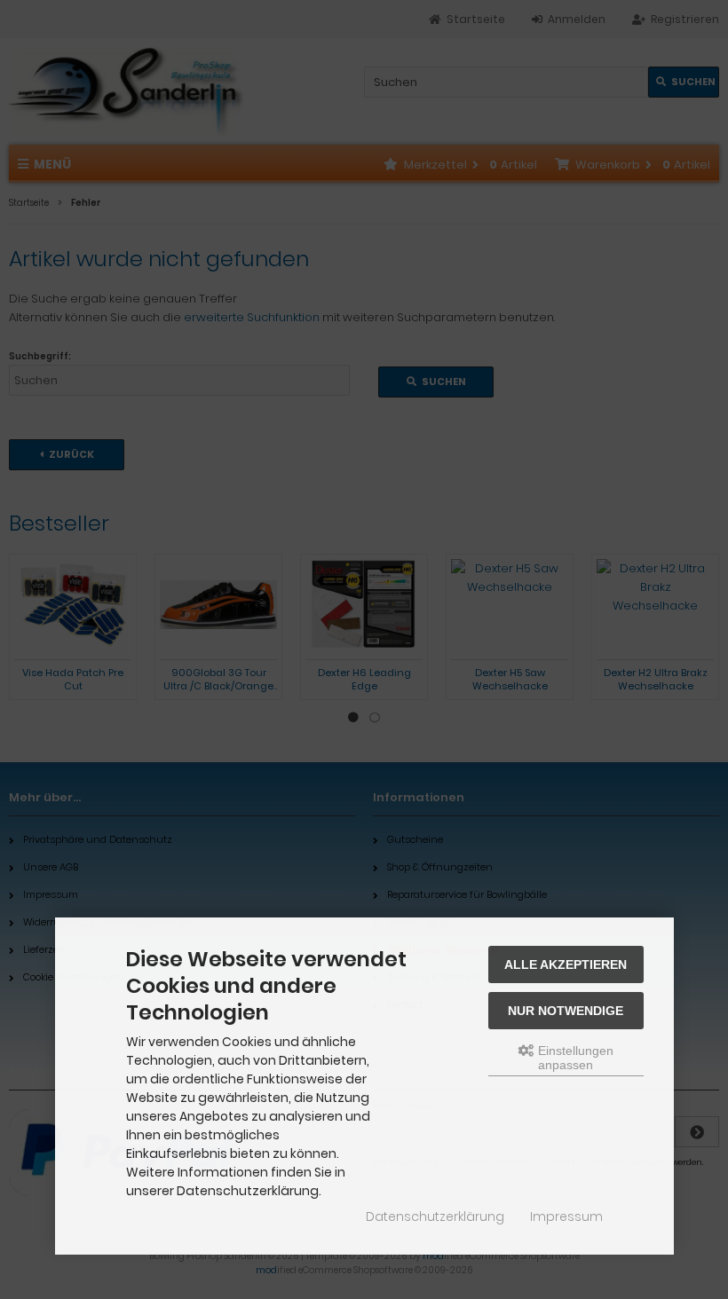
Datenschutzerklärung (435, 1216)
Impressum (566, 1216)
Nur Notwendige (565, 1011)
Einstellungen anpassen (573, 1057)
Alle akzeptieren (565, 964)
